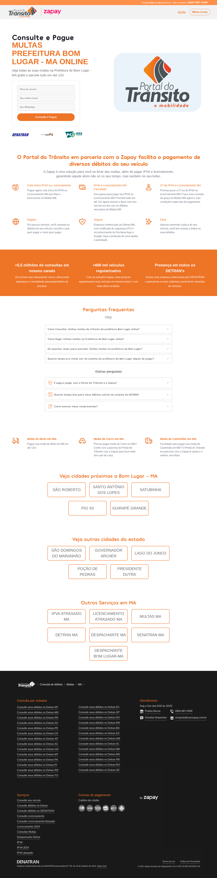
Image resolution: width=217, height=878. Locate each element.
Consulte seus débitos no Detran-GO (37, 749)
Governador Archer (108, 553)
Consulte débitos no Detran (32, 805)
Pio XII (87, 508)
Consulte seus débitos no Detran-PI (37, 765)
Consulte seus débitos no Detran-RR (37, 770)
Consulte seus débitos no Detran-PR (37, 717)
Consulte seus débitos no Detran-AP (37, 738)
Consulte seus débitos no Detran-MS (99, 754)
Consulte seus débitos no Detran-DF (37, 707)
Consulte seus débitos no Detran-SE (99, 770)
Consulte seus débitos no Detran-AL (98, 743)
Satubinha (150, 490)
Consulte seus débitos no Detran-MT (37, 754)
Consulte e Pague (46, 117)
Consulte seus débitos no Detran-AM (99, 738)
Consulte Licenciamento (30, 816)
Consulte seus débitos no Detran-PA (37, 759)
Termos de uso (168, 861)
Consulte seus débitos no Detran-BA (99, 728)
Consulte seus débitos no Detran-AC (37, 744)
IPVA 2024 (23, 847)
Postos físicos (152, 711)
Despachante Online (28, 837)
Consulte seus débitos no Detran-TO (37, 775)
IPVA (20, 842)
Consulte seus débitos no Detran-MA (99, 749)
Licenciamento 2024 (28, 826)
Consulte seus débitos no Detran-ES (99, 733)
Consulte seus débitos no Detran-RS (99, 717)
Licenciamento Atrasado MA (108, 616)
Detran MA (66, 635)
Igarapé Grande (129, 508)
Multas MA (150, 616)
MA (80, 684)
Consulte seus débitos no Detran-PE (37, 728)
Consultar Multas (26, 831)
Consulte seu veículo (29, 800)
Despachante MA (108, 635)
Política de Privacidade (190, 861)
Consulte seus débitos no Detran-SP (99, 712)
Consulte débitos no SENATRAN (35, 810)
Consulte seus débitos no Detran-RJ (98, 707)
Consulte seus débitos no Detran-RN (99, 722)
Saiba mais (102, 866)
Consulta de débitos (51, 684)
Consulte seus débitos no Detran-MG (38, 712)
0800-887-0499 (183, 711)
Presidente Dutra (129, 572)
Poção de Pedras (88, 572)
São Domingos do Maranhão (66, 553)
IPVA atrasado (25, 852)
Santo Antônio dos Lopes (108, 490)
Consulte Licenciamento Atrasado (36, 821)
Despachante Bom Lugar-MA (108, 653)
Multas (70, 684)
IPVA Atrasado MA (66, 616)
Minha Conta (199, 12)
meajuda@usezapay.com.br (191, 717)
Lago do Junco (150, 553)
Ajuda (182, 12)
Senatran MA (150, 635)
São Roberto (67, 490)
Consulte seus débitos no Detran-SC (37, 723)
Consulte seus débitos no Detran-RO (99, 764)
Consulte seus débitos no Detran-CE (37, 733)
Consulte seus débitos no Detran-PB (99, 759)
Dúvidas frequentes (156, 717)
